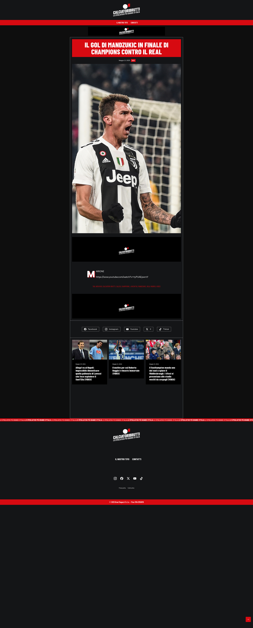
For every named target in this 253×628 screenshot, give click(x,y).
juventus (133, 286)
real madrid (151, 286)
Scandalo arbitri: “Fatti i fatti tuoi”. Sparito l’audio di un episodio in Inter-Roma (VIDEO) (162, 372)
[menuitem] (122, 22)
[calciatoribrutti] (126, 10)
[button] (89, 350)
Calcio (118, 286)
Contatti (134, 22)
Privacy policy (122, 488)
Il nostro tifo (122, 22)
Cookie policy (131, 488)
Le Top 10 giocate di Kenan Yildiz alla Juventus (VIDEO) (125, 369)
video (158, 286)
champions (125, 286)
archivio (99, 286)
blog (133, 60)
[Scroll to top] (248, 619)
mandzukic (142, 286)
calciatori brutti (109, 286)
